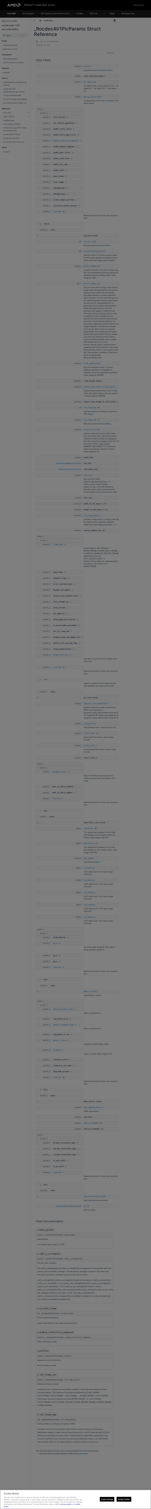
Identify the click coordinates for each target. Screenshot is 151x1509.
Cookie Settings (107, 1499)
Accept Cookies (124, 1499)
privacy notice (66, 1504)
